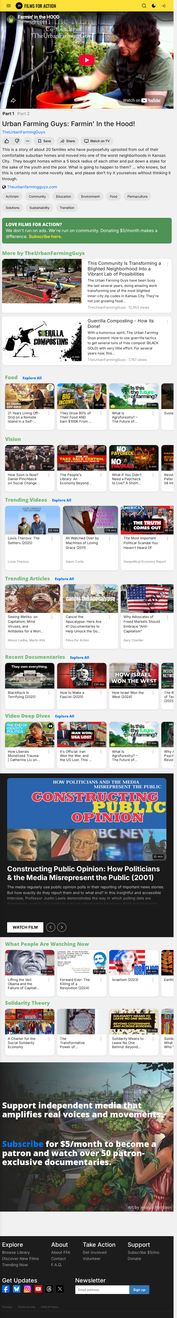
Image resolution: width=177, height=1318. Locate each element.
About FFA (60, 1252)
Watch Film (25, 927)
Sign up (139, 1290)
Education (63, 196)
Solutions (12, 208)
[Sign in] (163, 5)
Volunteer (91, 1258)
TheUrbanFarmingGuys (23, 132)
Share (70, 141)
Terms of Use (26, 1307)
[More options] (167, 264)
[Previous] (50, 927)
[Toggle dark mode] (153, 5)
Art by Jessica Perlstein (150, 1207)
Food (113, 196)
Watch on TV (100, 141)
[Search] (144, 5)
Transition (67, 208)
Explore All (32, 377)
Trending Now (15, 1265)
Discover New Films (20, 1258)
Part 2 (23, 113)
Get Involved (94, 1252)
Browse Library (16, 1252)
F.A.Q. (56, 1265)
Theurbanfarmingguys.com (32, 187)
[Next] (61, 927)
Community (37, 196)
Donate (134, 1258)
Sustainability (40, 208)
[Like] (6, 141)
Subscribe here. (45, 236)
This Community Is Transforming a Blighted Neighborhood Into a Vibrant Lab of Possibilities (124, 268)
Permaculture (137, 196)
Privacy (7, 1307)
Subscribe (23, 1143)
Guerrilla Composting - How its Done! (121, 323)
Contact (58, 1258)
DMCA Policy (49, 1307)
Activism (12, 196)
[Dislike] (17, 141)
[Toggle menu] (8, 6)
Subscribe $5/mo (143, 1252)
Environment (90, 196)
